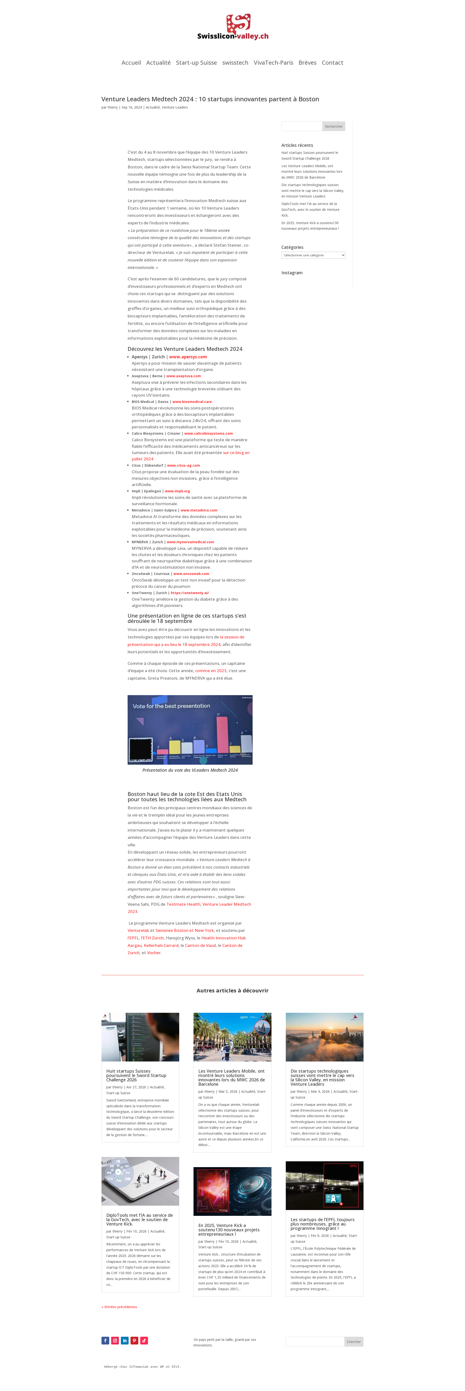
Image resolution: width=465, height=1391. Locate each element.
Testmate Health (183, 904)
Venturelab (138, 930)
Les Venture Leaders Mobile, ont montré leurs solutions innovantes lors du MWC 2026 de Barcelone (311, 172)
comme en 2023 (210, 670)
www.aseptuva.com (183, 376)
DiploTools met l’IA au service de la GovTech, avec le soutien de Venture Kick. (310, 209)
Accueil (131, 63)
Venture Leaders (175, 107)
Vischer (154, 952)
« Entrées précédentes (119, 1307)
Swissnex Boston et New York (184, 930)
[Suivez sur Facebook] (105, 1340)
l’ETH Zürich (152, 938)
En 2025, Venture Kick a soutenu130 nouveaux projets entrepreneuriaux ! (229, 1229)
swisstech (235, 63)
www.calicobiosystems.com (208, 433)
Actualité (158, 63)
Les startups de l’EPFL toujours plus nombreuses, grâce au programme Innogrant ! (323, 1224)
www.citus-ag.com (183, 465)
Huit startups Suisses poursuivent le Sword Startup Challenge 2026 (136, 1075)
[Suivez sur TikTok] (144, 1340)
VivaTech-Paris (273, 63)
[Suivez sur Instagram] (115, 1340)
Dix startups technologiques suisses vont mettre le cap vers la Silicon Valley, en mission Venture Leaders (312, 190)
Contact (332, 63)
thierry (113, 107)
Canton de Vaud (200, 945)
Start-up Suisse (196, 63)
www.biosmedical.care (192, 401)
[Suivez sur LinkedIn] (125, 1340)
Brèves (308, 63)
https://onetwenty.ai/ (190, 592)
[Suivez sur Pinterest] (134, 1340)
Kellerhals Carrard (161, 945)
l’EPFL (133, 938)
